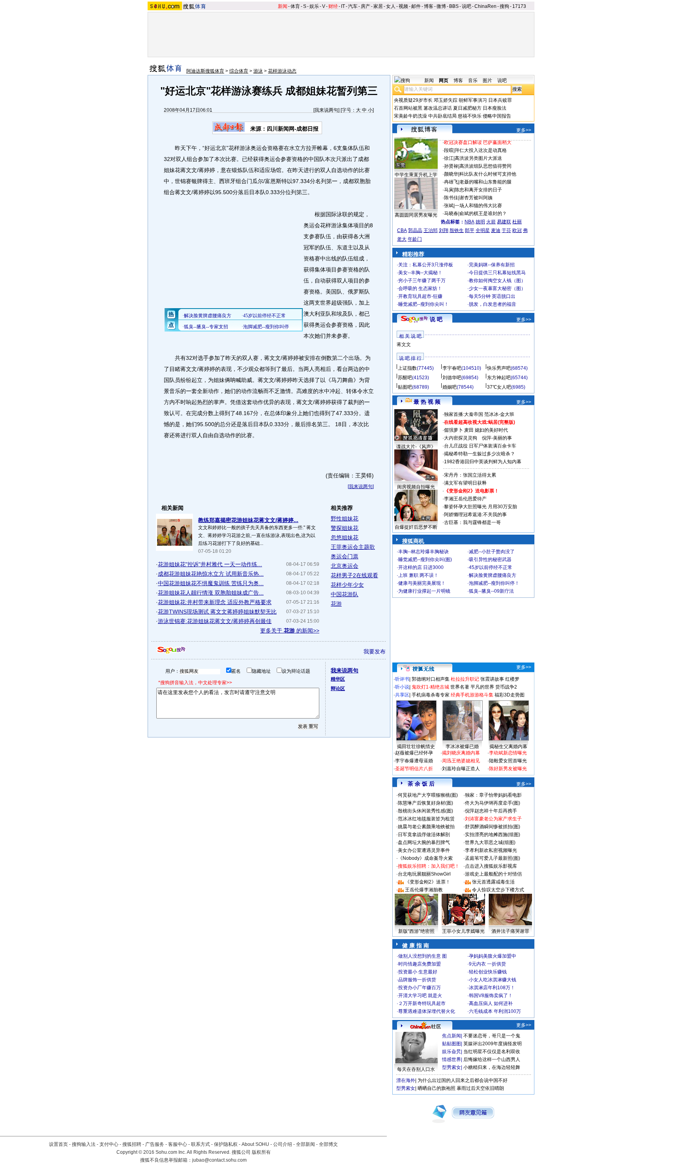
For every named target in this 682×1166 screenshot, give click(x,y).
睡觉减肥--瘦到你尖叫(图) (425, 559)
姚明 (480, 222)
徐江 (448, 158)
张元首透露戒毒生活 (493, 882)
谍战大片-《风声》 (416, 446)
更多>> (523, 130)
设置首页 (58, 1144)
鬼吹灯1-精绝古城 (430, 687)
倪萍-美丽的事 (497, 438)
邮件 (416, 6)
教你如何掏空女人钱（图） (497, 280)
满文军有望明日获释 (465, 483)
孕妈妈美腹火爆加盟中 (492, 956)
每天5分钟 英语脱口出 (492, 296)
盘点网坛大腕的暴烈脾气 (424, 842)
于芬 (506, 230)
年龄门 (415, 239)
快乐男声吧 (499, 368)
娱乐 (314, 6)
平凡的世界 (482, 687)
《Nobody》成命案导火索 (425, 858)
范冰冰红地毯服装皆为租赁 (426, 819)
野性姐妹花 (344, 518)
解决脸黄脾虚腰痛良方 (492, 575)
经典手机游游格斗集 (472, 695)
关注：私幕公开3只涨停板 (425, 265)
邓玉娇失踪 (445, 100)
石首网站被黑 (408, 108)
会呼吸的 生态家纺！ (420, 288)
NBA (469, 222)
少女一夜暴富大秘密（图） (497, 288)
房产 (365, 6)
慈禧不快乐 (470, 116)
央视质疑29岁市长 (413, 100)
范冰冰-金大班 (499, 414)
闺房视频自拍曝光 (416, 487)
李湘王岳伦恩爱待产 (465, 499)
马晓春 (451, 213)
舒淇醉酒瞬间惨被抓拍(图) (492, 826)
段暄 (448, 150)
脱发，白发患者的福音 (492, 304)
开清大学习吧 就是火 (420, 995)
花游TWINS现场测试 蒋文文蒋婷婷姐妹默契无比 (217, 611)
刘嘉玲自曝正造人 (461, 768)
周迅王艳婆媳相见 (461, 761)
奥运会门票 (344, 556)
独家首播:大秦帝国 (463, 414)
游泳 (258, 71)
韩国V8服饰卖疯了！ (491, 995)
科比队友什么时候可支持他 (487, 174)
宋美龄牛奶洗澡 (410, 116)
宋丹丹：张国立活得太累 (470, 475)
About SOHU (255, 1144)
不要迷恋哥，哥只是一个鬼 (491, 1036)
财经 (333, 6)
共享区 (402, 695)
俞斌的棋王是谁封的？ (483, 213)
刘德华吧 (451, 377)
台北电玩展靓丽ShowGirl (424, 874)
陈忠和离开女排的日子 (478, 190)
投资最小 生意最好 (417, 972)
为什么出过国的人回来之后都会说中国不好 (463, 1080)
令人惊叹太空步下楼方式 (498, 890)
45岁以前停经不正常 (490, 567)
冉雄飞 (451, 182)
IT (343, 6)
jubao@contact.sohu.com (219, 1160)
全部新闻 (305, 1144)
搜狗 (504, 6)
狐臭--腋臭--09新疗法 (491, 591)
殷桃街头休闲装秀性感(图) (425, 811)
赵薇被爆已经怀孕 (414, 753)
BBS (454, 6)
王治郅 (430, 230)
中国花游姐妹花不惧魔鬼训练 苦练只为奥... (211, 583)
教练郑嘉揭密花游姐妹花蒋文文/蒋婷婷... (248, 520)
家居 (378, 6)
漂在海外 (405, 1080)
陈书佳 (451, 197)
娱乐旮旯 (451, 1051)
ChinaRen (485, 6)
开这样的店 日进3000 (421, 567)
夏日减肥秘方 (467, 108)
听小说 (402, 687)
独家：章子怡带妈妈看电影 (493, 795)
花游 (336, 604)
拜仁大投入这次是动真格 (481, 150)
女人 (390, 6)
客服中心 (177, 1144)
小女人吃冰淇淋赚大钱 (492, 980)
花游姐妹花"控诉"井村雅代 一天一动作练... (210, 564)
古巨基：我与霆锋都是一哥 (472, 522)
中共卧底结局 (442, 116)
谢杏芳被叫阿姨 (476, 197)
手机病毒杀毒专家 (431, 695)
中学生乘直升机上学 (416, 175)
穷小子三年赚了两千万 (422, 280)
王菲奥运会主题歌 (353, 547)
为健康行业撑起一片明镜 (424, 591)
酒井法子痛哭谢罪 (510, 931)
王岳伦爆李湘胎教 (424, 890)
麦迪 (495, 230)
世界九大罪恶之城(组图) (490, 842)
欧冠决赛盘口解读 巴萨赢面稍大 (478, 142)
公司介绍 (282, 1144)
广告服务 (154, 1144)
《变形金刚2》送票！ (427, 882)
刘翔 (443, 230)
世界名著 (459, 687)
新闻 (282, 6)
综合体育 (238, 71)
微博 (441, 6)
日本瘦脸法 (494, 108)
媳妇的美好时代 (491, 430)
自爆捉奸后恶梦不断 (416, 527)
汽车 (353, 6)
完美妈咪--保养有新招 (492, 265)
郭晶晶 (415, 230)
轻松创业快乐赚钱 (488, 972)
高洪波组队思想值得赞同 (485, 166)
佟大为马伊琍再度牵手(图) (492, 803)
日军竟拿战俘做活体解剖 (424, 834)
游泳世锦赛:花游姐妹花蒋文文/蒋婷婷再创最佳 (215, 621)
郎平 (469, 230)
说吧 (466, 6)
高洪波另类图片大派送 (478, 158)
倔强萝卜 (453, 430)
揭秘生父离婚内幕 (508, 746)
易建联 (504, 222)
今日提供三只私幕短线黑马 (497, 272)
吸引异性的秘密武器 (490, 559)
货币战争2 (506, 687)
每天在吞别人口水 (416, 1069)
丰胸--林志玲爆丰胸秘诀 (423, 551)
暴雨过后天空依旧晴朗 (480, 1088)
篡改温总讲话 (437, 108)
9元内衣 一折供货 (487, 964)
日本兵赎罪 (500, 100)
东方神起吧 (499, 377)
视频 (403, 6)
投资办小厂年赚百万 (419, 987)
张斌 (448, 205)
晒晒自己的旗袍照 (436, 1088)
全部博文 (328, 1144)
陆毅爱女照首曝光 (508, 761)
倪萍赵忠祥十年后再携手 (491, 811)
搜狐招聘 (131, 1144)
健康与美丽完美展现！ (422, 583)
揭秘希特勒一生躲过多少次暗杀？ (479, 454)
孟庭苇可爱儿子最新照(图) (492, 858)
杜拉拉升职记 (465, 679)
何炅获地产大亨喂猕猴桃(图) (428, 795)
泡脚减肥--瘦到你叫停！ (494, 583)
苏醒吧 (405, 377)
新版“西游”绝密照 (416, 931)
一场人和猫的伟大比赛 (478, 205)
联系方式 (200, 1144)
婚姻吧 (449, 387)
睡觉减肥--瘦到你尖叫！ (423, 304)
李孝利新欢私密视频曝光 (491, 850)
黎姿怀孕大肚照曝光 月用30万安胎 (480, 506)
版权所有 (261, 1152)
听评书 (402, 679)
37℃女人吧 (499, 387)
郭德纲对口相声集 (431, 679)
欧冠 (517, 230)
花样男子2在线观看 (354, 575)
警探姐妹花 (344, 528)
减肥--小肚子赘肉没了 (492, 551)
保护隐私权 (226, 1144)
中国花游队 (344, 594)
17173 (519, 6)
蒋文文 (404, 344)
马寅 (448, 190)
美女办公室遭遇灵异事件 (424, 850)
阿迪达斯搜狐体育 (205, 71)
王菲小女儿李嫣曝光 (463, 931)
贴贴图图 (451, 1043)
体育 (295, 6)
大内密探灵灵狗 (460, 438)
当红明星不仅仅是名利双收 (491, 1051)
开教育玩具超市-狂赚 (420, 296)
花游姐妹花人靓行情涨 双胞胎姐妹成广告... (211, 593)
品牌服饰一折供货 (417, 980)
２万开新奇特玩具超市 (422, 1003)
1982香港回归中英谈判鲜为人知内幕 (482, 461)
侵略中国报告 (497, 116)
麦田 (469, 430)
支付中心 (108, 1144)
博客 (428, 6)
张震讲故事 (492, 679)
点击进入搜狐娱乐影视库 (491, 866)
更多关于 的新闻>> (289, 630)
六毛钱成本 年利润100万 (495, 1011)
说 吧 (436, 319)
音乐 (473, 80)
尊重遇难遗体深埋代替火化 (426, 1011)
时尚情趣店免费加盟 (419, 964)
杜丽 (517, 222)
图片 (487, 80)
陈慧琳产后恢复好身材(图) (425, 803)
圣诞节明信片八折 (414, 768)
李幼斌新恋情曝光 (508, 753)
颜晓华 (451, 174)
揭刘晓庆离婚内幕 (461, 753)
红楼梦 (512, 679)
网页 (443, 80)
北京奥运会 (344, 566)
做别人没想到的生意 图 (422, 956)
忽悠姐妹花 (344, 537)
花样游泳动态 (282, 71)
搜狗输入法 (84, 1144)
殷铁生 (457, 230)
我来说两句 (326, 110)
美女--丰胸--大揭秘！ (420, 272)
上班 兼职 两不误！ (418, 575)
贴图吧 (405, 387)
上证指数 (407, 368)
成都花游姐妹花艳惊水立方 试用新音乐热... (211, 574)
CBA (402, 230)
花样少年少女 (347, 585)
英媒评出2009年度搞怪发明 (492, 1043)
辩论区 (338, 688)
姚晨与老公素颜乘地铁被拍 (426, 826)
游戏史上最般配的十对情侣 (493, 874)
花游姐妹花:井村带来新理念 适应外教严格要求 (215, 602)
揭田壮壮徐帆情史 (416, 746)
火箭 (491, 222)
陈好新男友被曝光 (508, 768)
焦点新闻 (451, 1036)
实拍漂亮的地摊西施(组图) (492, 834)
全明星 (483, 230)
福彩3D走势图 (510, 695)
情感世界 (451, 1059)
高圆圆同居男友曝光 (416, 215)
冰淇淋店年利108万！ (492, 987)
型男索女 (451, 1067)
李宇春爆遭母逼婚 (414, 761)
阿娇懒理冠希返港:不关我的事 (475, 514)
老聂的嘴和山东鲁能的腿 (485, 182)
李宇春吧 (451, 368)
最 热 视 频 (427, 402)
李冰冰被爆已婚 (462, 746)
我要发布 (374, 651)
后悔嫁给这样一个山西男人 (491, 1059)
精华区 (338, 679)
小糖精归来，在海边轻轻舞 (491, 1067)
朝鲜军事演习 (473, 100)
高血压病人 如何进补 (491, 1003)
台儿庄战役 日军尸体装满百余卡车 (480, 446)
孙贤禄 (451, 166)
